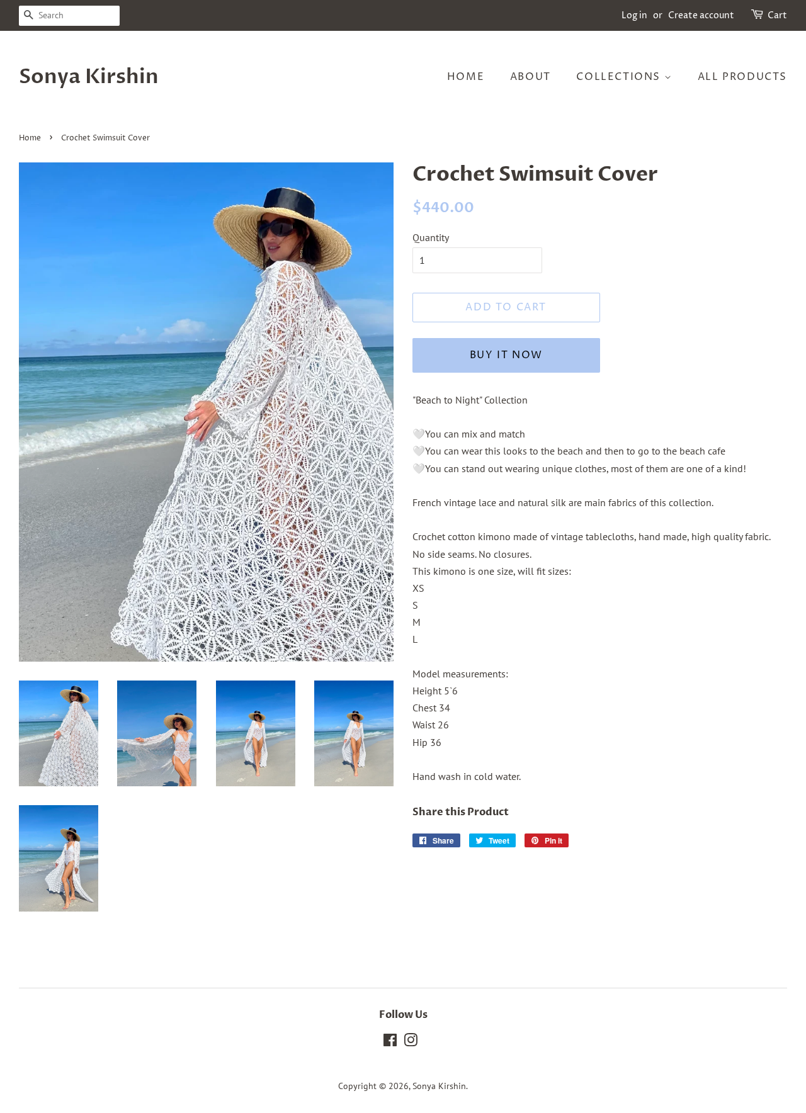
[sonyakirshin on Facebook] (390, 1042)
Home (465, 77)
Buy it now (506, 355)
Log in (634, 15)
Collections (620, 77)
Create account (701, 15)
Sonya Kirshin (89, 77)
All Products (742, 77)
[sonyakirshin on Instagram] (410, 1042)
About (530, 77)
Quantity (430, 237)
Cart (777, 15)
